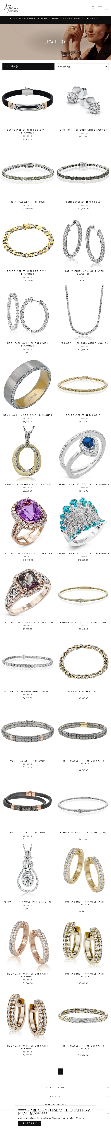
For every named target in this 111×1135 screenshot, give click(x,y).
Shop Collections (55, 1105)
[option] (55, 18)
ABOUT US (55, 1096)
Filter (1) (14, 66)
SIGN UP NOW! (29, 1123)
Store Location (55, 1088)
